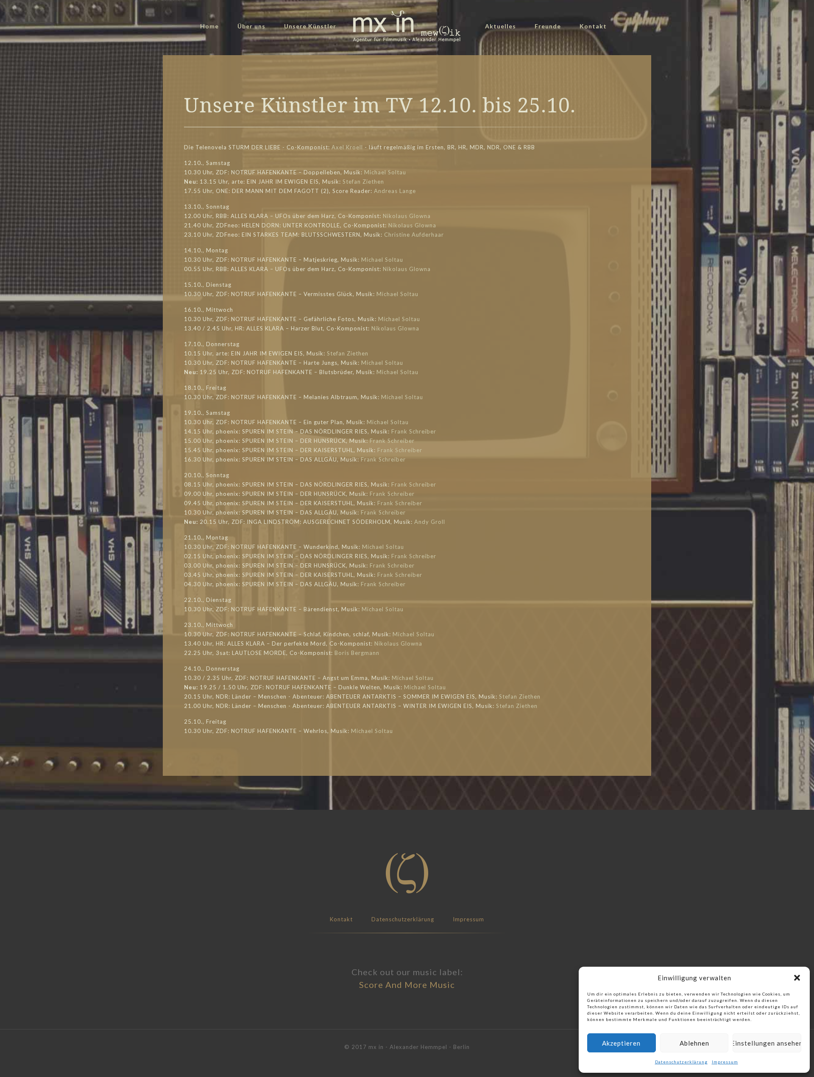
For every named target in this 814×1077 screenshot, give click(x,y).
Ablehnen (694, 1043)
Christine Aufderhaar (414, 234)
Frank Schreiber (413, 431)
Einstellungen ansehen (767, 1043)
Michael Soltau (385, 172)
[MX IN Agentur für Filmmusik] (407, 26)
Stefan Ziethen (363, 181)
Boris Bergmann (357, 652)
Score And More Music (407, 984)
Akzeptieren (621, 1043)
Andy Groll (429, 521)
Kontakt (341, 919)
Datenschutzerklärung (681, 1061)
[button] (797, 977)
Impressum (725, 1061)
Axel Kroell (347, 147)
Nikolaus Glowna (407, 216)
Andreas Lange (395, 190)
